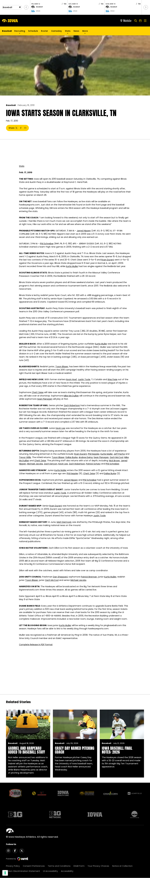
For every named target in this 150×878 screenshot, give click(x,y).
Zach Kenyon (50, 463)
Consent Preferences (34, 866)
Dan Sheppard (60, 576)
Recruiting (19, 30)
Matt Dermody (64, 522)
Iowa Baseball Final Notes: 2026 (117, 750)
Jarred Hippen (84, 230)
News (76, 30)
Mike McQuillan (71, 395)
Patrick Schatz (93, 463)
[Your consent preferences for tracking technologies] (5, 873)
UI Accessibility (50, 871)
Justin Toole (84, 379)
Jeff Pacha (119, 453)
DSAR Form (79, 866)
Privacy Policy (13, 866)
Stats (67, 30)
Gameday (56, 30)
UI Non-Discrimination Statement (23, 871)
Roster (44, 30)
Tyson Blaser (61, 366)
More (85, 30)
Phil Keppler (93, 453)
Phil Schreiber (47, 243)
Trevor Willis (25, 457)
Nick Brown (114, 460)
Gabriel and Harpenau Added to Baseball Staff (26, 750)
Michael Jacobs (35, 463)
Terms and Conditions (59, 866)
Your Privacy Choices (98, 866)
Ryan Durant (107, 259)
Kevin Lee (60, 428)
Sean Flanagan (44, 398)
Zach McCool (116, 457)
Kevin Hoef (71, 379)
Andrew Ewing (86, 457)
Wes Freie (112, 379)
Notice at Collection (122, 866)
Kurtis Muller (72, 266)
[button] (26, 7)
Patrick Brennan (89, 576)
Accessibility (67, 871)
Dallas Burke (71, 457)
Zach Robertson (72, 405)
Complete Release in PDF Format (36, 644)
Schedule (33, 30)
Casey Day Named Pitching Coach (74, 750)
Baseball (11, 105)
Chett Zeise (38, 392)
